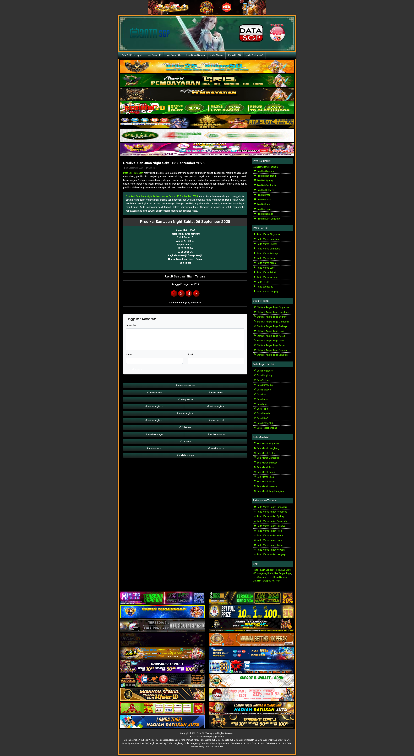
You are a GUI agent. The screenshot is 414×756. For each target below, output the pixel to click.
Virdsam (127, 740)
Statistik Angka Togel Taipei (270, 345)
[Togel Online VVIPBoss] (207, 66)
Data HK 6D (262, 418)
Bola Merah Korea (265, 472)
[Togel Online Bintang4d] (162, 667)
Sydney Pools (165, 743)
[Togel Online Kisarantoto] (207, 121)
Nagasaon (163, 740)
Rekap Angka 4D (155, 420)
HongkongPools (197, 743)
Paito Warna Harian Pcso (269, 531)
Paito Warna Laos (265, 267)
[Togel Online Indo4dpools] (162, 722)
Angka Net (137, 740)
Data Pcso (261, 394)
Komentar (152, 168)
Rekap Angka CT (155, 406)
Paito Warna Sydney (266, 244)
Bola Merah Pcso (265, 467)
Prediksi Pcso (263, 195)
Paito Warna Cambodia (268, 248)
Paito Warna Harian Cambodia (271, 521)
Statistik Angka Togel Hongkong (272, 312)
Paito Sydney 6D (254, 55)
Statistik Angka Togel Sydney (271, 317)
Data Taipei (262, 408)
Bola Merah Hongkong (267, 448)
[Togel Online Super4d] (207, 94)
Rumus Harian (217, 392)
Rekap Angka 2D (186, 413)
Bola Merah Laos (265, 477)
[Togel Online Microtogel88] (162, 598)
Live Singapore (260, 577)
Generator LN (155, 392)
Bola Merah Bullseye (267, 462)
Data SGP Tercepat (132, 55)
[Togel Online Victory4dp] (162, 612)
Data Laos (261, 404)
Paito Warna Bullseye (267, 253)
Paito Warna (216, 55)
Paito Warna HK (150, 740)
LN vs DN (186, 441)
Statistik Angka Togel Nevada (271, 350)
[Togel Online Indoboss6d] (251, 598)
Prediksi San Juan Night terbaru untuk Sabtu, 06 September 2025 (162, 196)
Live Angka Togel (282, 573)
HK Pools (276, 580)
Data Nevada (263, 413)
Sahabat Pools (273, 570)
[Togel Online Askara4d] (162, 653)
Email (190, 354)
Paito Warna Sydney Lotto (218, 743)
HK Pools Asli (217, 746)
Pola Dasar (186, 427)
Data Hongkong (264, 375)
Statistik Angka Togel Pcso (270, 331)
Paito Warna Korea (266, 263)
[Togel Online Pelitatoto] (207, 135)
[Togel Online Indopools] (251, 694)
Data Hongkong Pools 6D (265, 167)
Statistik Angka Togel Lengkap (272, 355)
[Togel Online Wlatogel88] (162, 680)
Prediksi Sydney (264, 180)
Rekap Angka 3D (217, 406)
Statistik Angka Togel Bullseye (272, 326)
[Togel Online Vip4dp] (251, 625)
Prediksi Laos (263, 204)
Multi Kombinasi (217, 434)
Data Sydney (263, 380)
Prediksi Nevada (264, 214)
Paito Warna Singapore (268, 234)
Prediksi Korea (263, 199)
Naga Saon (174, 740)
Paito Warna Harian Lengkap (271, 554)
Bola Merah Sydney (266, 453)
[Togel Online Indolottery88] (251, 667)
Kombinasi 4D (155, 448)
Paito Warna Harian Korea (269, 535)
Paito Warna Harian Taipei (269, 545)
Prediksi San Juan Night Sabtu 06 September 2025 (164, 163)
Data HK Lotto (258, 743)
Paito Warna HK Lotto (241, 743)
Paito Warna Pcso (265, 258)
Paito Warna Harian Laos (269, 540)
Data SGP (229, 740)
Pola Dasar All (217, 420)
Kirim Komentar (135, 369)
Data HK (220, 740)
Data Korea (262, 399)
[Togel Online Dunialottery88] (251, 639)
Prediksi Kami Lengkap (268, 218)
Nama (129, 354)
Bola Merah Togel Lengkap (270, 491)
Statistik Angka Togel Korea (270, 336)
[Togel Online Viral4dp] (207, 149)
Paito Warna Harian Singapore (271, 507)
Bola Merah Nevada (266, 486)
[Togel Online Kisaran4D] (207, 108)
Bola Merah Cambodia (267, 458)
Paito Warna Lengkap (267, 291)
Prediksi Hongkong (266, 176)
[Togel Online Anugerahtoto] (251, 653)
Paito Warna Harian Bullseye (270, 526)
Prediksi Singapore (266, 171)
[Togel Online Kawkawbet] (162, 625)
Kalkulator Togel (186, 455)
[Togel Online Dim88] (207, 80)
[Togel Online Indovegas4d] (251, 722)
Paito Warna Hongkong (268, 239)
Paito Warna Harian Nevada (270, 549)
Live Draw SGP (173, 55)
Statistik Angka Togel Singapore (272, 307)
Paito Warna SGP (207, 740)
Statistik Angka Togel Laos (270, 340)
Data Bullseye (263, 389)
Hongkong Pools (265, 573)
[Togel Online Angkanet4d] (251, 680)
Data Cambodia (264, 385)
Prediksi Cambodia (266, 185)
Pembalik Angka (155, 434)
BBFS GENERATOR (186, 385)
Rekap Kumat (186, 399)
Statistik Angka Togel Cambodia (272, 321)
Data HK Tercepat (262, 580)
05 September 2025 (134, 168)
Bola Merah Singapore (267, 443)
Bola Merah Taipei (265, 481)
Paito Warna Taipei (266, 272)
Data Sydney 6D (264, 423)
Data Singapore (264, 370)
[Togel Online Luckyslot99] (251, 612)
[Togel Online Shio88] (251, 708)
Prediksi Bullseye (265, 190)
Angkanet (153, 743)
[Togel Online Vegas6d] (162, 639)
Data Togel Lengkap (266, 428)
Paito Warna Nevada (267, 277)
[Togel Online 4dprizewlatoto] (162, 694)
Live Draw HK (154, 55)
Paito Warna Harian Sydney (270, 516)
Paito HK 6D (234, 55)
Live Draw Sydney (195, 55)
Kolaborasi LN (217, 448)
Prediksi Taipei (264, 209)
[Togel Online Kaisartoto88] (162, 708)
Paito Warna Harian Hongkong (271, 511)
